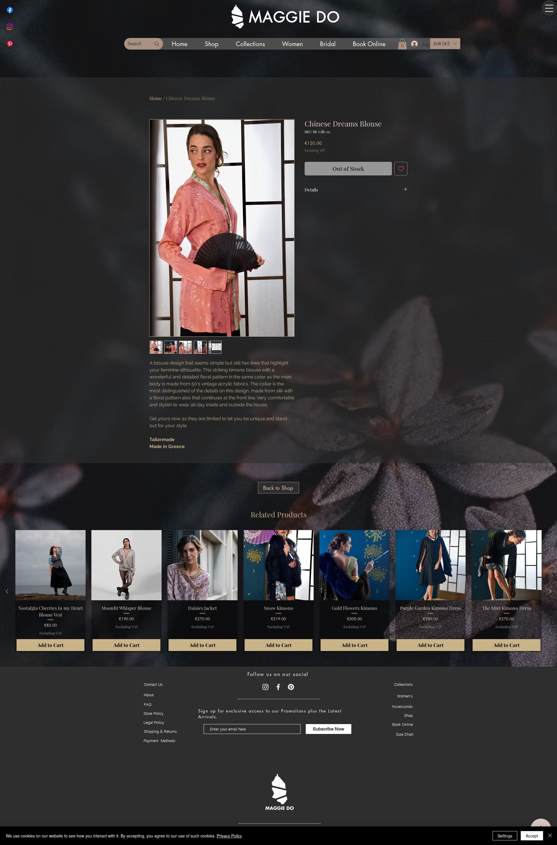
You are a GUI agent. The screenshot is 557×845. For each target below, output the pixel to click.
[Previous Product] (6, 591)
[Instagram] (10, 27)
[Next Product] (550, 591)
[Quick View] (50, 565)
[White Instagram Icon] (265, 687)
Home (155, 98)
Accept (532, 836)
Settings (505, 836)
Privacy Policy (229, 836)
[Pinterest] (10, 43)
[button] (549, 8)
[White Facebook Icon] (278, 687)
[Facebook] (10, 10)
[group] (278, 591)
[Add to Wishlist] (401, 168)
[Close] (550, 835)
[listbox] (445, 43)
